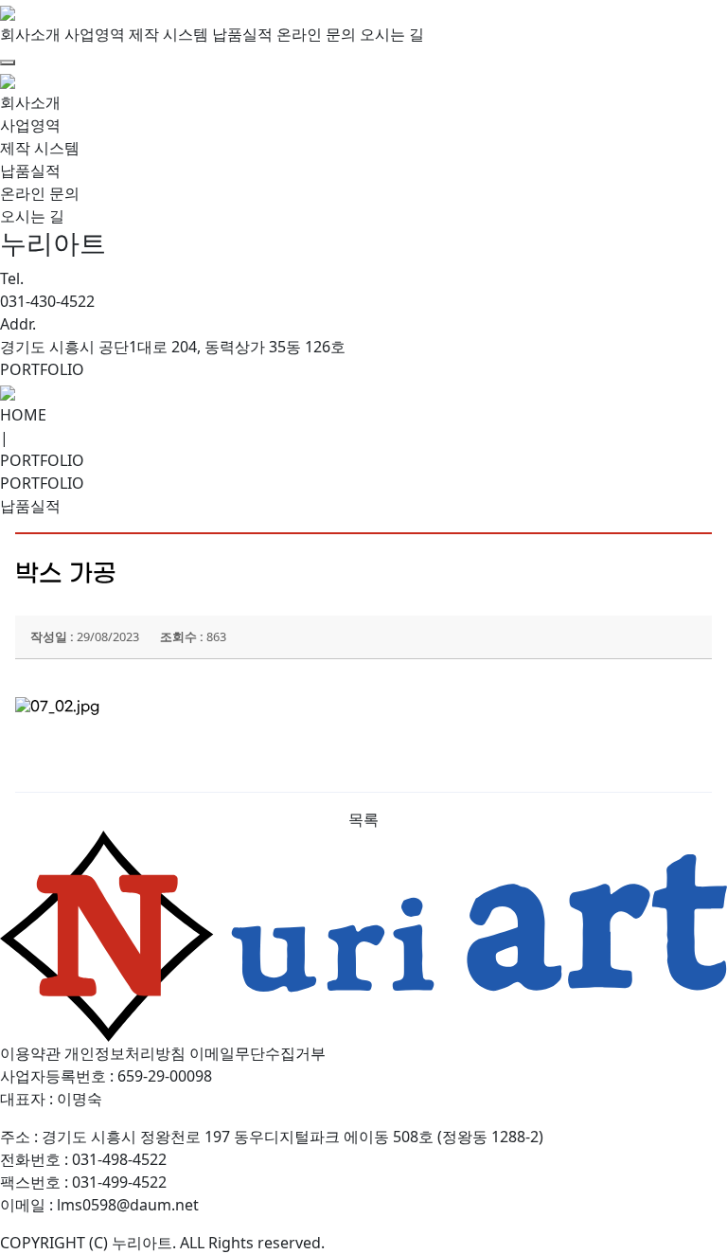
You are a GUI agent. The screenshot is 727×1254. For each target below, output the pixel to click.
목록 (363, 819)
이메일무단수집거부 (257, 1053)
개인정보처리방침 (125, 1053)
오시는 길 (392, 34)
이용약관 (30, 1053)
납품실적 (242, 34)
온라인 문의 (316, 34)
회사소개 (30, 34)
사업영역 (94, 34)
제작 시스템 (168, 34)
